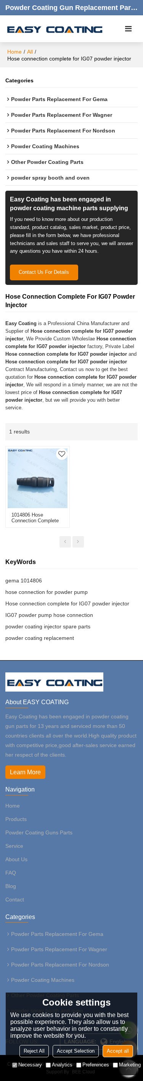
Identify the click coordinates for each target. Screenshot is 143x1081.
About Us (16, 859)
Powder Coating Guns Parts (38, 832)
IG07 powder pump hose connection (49, 615)
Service (14, 846)
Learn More (25, 772)
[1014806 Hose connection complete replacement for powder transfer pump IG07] (37, 478)
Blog (10, 886)
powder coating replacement (39, 638)
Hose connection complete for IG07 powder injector (67, 603)
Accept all (118, 1051)
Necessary (30, 1065)
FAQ (10, 873)
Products (16, 819)
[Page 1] (65, 542)
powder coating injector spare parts (47, 626)
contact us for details (44, 272)
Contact (14, 899)
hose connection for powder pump (46, 592)
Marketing (130, 1065)
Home (14, 52)
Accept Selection (76, 1051)
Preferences (95, 1065)
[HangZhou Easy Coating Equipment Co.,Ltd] (54, 28)
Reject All (34, 1051)
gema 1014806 (23, 580)
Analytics (62, 1065)
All (30, 52)
